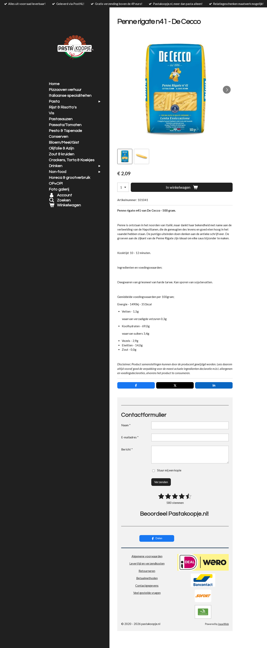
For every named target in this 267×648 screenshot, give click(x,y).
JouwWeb (223, 624)
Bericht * (127, 449)
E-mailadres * (130, 437)
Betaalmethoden (147, 578)
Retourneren (147, 571)
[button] (124, 156)
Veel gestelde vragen (147, 592)
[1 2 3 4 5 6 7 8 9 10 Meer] (123, 187)
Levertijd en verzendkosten (147, 563)
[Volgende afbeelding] (227, 90)
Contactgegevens (147, 585)
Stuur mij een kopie (169, 470)
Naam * (126, 425)
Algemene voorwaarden (147, 556)
